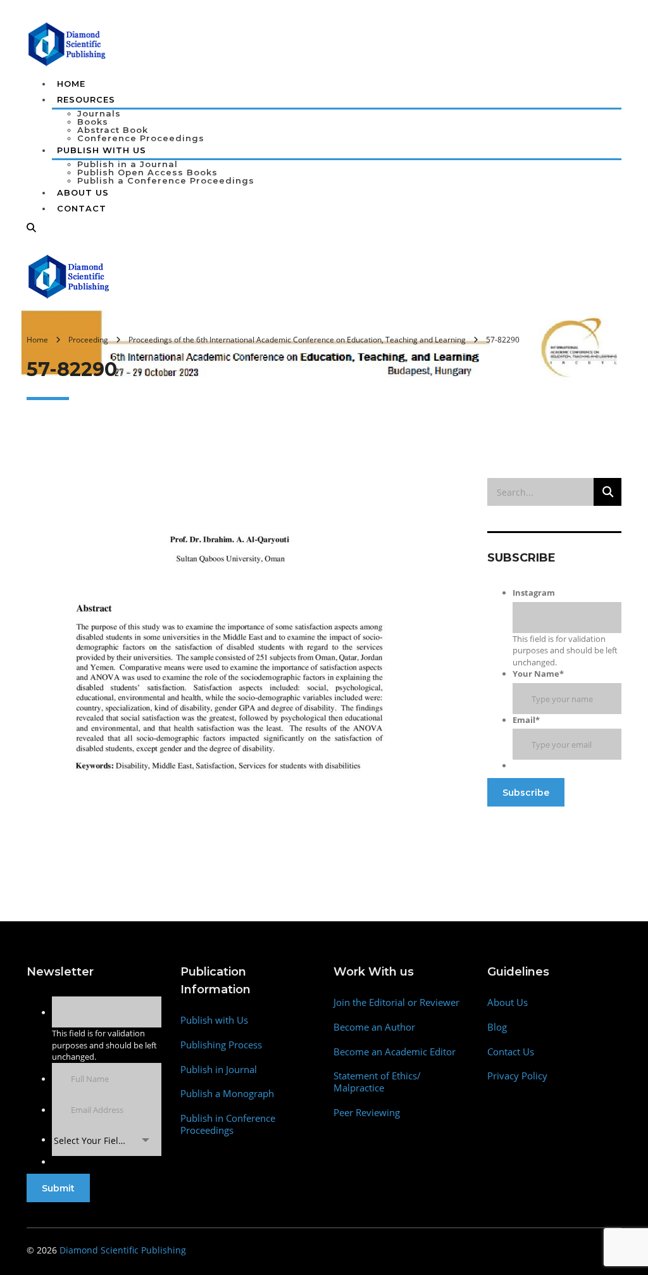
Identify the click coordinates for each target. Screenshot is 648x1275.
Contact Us (510, 1052)
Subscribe (525, 792)
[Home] (69, 275)
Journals (99, 113)
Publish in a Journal (127, 164)
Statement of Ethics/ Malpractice (377, 1082)
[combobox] (106, 1140)
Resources (86, 99)
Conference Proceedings (140, 138)
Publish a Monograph (227, 1094)
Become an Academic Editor (394, 1052)
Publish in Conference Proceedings (227, 1124)
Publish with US (101, 150)
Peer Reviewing (366, 1113)
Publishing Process (221, 1045)
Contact (81, 208)
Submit (58, 1188)
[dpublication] (67, 43)
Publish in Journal (218, 1070)
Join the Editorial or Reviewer (396, 1002)
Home (71, 84)
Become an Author (374, 1027)
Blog (497, 1027)
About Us (83, 192)
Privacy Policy (517, 1076)
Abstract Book (112, 130)
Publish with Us (214, 1020)
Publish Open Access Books (147, 172)
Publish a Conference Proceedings (165, 180)
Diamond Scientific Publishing (122, 1250)
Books (92, 121)
